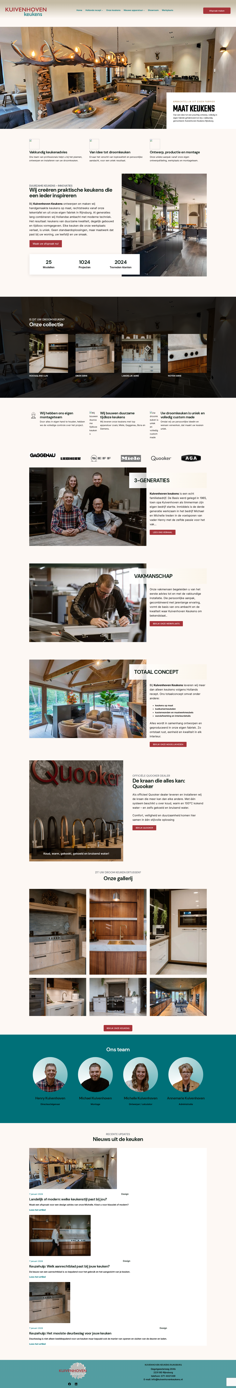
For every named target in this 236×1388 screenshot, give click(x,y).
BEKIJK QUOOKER (144, 828)
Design (125, 1194)
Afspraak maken (217, 11)
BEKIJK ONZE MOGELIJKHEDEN (168, 744)
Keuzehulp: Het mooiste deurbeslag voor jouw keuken (70, 1333)
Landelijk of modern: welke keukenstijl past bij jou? (68, 1199)
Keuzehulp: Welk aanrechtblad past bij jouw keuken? (69, 1266)
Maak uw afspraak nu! (46, 243)
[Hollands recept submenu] (102, 10)
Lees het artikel (37, 1209)
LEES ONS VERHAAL (162, 532)
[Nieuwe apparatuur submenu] (144, 10)
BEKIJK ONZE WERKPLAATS (166, 623)
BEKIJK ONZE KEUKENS (118, 1028)
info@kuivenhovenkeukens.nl (167, 1379)
